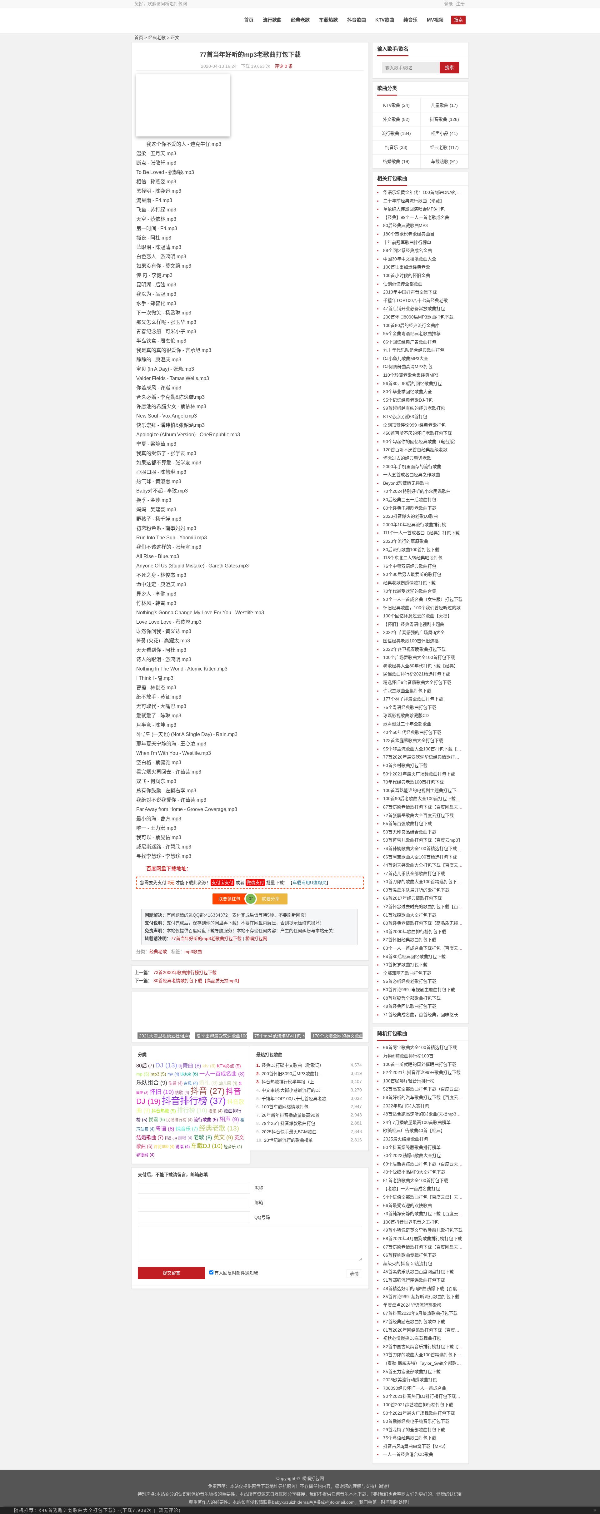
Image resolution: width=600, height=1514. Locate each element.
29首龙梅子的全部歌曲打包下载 (414, 1429)
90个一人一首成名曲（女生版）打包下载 (422, 599)
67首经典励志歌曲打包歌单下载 (414, 1321)
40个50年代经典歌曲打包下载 (412, 732)
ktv (209, 1065)
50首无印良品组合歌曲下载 (409, 831)
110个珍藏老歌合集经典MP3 (410, 375)
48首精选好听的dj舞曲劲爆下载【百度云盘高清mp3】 (435, 1288)
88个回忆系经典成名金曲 (407, 250)
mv (173, 1074)
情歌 (182, 1093)
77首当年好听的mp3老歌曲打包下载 (207, 938)
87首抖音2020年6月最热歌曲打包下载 (420, 1313)
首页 (248, 19)
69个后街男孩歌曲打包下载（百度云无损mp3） (429, 1163)
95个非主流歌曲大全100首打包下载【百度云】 (428, 748)
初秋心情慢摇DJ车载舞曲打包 (412, 1338)
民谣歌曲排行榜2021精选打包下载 (416, 673)
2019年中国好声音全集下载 (410, 291)
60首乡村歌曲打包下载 (405, 765)
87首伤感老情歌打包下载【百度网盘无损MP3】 (429, 806)
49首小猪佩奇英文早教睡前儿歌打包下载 (422, 1230)
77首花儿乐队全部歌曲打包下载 (414, 873)
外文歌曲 (391, 119)
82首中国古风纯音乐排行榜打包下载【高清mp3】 (431, 1346)
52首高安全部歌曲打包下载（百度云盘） (422, 1088)
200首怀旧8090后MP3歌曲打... (292, 1073)
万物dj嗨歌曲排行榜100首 (408, 1055)
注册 (460, 3)
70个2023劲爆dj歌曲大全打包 (412, 1155)
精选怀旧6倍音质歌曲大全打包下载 (417, 682)
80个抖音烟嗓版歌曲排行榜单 (412, 1147)
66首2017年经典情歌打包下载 (412, 898)
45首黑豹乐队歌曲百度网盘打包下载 (418, 1271)
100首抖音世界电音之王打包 (411, 1222)
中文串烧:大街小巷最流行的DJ (291, 1090)
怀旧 (162, 1092)
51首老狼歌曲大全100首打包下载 (415, 1180)
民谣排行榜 (179, 1120)
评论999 (164, 1147)
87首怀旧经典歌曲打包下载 (409, 939)
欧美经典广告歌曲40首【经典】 (414, 1130)
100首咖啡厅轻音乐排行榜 (408, 1080)
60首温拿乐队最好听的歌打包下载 (416, 890)
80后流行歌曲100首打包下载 (411, 549)
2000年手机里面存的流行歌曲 (412, 466)
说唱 (183, 1147)
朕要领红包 (231, 898)
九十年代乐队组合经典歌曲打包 (413, 350)
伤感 (175, 1083)
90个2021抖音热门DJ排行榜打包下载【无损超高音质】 (437, 1396)
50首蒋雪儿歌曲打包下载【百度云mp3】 (422, 840)
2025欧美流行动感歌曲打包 (410, 1379)
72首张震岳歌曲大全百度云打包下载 (418, 815)
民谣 (157, 1119)
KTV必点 (229, 1065)
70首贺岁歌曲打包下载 (405, 964)
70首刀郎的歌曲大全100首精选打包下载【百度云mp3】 (437, 881)
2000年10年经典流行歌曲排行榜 (414, 524)
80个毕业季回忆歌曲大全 (407, 391)
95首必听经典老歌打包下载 (409, 981)
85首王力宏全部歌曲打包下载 (412, 1371)
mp (142, 1073)
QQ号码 (262, 1217)
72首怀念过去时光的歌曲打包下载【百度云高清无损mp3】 (440, 906)
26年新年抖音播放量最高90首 (291, 1115)
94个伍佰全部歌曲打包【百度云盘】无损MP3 (427, 1197)
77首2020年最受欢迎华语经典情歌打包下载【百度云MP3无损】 (445, 757)
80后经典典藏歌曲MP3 (405, 225)
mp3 (158, 1073)
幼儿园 (228, 1083)
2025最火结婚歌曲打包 (405, 1138)
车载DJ (206, 1146)
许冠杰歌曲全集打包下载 (407, 690)
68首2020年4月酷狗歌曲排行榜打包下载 (422, 1238)
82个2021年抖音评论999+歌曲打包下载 (422, 1072)
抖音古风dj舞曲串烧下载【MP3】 (415, 1446)
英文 (223, 1137)
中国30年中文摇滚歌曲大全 (409, 258)
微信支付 (255, 882)
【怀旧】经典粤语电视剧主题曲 (413, 624)
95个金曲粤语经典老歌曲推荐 (412, 333)
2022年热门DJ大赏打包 (406, 1105)
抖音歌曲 (356, 19)
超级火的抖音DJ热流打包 (407, 1263)
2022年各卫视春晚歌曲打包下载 (414, 649)
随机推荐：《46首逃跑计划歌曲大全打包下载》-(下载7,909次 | (85, 1510)
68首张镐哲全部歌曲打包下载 (412, 998)
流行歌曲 (272, 19)
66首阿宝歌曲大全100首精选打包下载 (420, 856)
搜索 (449, 67)
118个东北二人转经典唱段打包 (412, 557)
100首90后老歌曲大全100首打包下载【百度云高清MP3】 (439, 798)
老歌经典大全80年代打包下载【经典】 (420, 665)
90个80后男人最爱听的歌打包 (412, 574)
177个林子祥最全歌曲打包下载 (413, 698)
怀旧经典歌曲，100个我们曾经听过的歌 (422, 607)
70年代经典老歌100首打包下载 (413, 781)
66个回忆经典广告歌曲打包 (409, 341)
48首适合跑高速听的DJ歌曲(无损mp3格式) (425, 1113)
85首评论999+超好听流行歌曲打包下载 (421, 1296)
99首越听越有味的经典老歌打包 (414, 408)
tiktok (189, 1073)
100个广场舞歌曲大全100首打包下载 (419, 657)
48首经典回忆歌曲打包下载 (409, 1006)
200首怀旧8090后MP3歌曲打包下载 (418, 316)
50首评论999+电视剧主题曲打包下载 (419, 989)
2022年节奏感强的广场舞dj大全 (414, 632)
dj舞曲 (189, 1065)
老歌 (202, 1137)
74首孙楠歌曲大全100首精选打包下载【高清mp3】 (433, 848)
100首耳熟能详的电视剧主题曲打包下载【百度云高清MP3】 (441, 790)
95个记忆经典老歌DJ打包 (408, 400)
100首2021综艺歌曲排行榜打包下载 (418, 1404)
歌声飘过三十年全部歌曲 (407, 723)
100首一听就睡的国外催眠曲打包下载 (419, 1064)
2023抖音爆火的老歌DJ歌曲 (410, 516)
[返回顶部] (592, 1457)
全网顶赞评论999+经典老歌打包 (414, 425)
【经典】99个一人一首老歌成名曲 (416, 217)
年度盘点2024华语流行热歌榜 (412, 1305)
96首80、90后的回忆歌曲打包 (412, 383)
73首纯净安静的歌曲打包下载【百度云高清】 (427, 1213)
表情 (354, 1273)
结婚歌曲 (149, 1137)
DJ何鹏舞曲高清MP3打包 (407, 366)
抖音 (207, 1091)
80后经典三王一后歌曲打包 (409, 499)
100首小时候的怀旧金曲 (406, 275)
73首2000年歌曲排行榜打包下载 (185, 972)
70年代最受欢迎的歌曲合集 (409, 591)
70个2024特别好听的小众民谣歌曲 (417, 491)
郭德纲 (145, 1155)
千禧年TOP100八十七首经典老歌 (294, 1098)
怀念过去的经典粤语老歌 (407, 458)
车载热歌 (328, 19)
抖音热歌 (164, 1110)
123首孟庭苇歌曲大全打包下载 (413, 740)
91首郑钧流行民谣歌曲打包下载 (414, 1280)
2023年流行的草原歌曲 (405, 541)
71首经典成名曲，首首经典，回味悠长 (420, 1014)
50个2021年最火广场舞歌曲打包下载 (419, 773)
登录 (448, 3)
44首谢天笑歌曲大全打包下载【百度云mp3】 (427, 865)
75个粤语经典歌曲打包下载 (409, 707)
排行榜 (192, 1110)
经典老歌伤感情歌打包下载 (409, 582)
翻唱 (185, 1138)
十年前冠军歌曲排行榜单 (407, 242)
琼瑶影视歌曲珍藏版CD (406, 715)
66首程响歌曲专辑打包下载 (409, 1255)
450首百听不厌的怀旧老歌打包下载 (417, 433)
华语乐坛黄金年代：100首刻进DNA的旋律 (424, 192)
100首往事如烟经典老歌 (406, 267)
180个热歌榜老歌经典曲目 (408, 233)
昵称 (258, 1187)
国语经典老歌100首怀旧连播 (411, 640)
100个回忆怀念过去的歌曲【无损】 (417, 615)
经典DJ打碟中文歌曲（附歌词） (293, 1065)
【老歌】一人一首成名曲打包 (411, 1188)
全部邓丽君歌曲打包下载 (407, 973)
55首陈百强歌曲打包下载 (407, 823)
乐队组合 (151, 1082)
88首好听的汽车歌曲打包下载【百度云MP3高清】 (431, 1097)
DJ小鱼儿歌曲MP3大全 (405, 358)
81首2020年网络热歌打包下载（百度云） (423, 1330)
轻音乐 (233, 1147)
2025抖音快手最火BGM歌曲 (289, 1131)
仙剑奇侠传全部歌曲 (402, 283)
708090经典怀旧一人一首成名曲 (414, 1388)
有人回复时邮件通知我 (236, 1272)
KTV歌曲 (384, 19)
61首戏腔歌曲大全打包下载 (409, 915)
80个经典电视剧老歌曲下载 (409, 508)
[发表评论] (592, 1468)
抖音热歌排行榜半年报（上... (290, 1081)
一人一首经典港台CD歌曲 (408, 1454)
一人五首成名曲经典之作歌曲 (411, 474)
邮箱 (258, 1202)
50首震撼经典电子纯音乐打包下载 (416, 1421)
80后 (145, 1065)
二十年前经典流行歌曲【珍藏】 (413, 200)
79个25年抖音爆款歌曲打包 (288, 1123)
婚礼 (208, 1083)
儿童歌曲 (439, 105)
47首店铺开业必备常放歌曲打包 (414, 308)
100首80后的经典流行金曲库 (411, 325)
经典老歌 (300, 19)
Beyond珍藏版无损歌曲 (406, 483)
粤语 (165, 1129)
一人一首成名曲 (222, 1074)
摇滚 (215, 1111)
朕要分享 (268, 898)
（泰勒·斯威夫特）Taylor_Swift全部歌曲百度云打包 (433, 1363)
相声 (229, 1119)
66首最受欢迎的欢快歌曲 (407, 1205)
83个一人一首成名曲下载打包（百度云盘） (425, 948)
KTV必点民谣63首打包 (405, 416)
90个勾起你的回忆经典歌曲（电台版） (420, 441)
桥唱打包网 (256, 938)
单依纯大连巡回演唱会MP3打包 (414, 208)
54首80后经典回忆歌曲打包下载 (414, 956)
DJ (166, 1065)
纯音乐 (410, 19)
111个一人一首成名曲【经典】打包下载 (421, 532)
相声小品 (439, 133)
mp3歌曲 (193, 951)
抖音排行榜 (194, 1101)
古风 (191, 1083)
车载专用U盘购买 (309, 882)
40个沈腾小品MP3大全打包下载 (414, 1172)
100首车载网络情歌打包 (285, 1106)
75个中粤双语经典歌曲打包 (409, 566)
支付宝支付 (222, 882)
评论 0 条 (284, 66)
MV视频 (435, 19)
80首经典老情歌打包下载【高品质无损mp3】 (197, 980)
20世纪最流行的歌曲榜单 (288, 1140)
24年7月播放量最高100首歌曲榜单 (417, 1122)
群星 (171, 1138)
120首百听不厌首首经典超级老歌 (415, 449)
